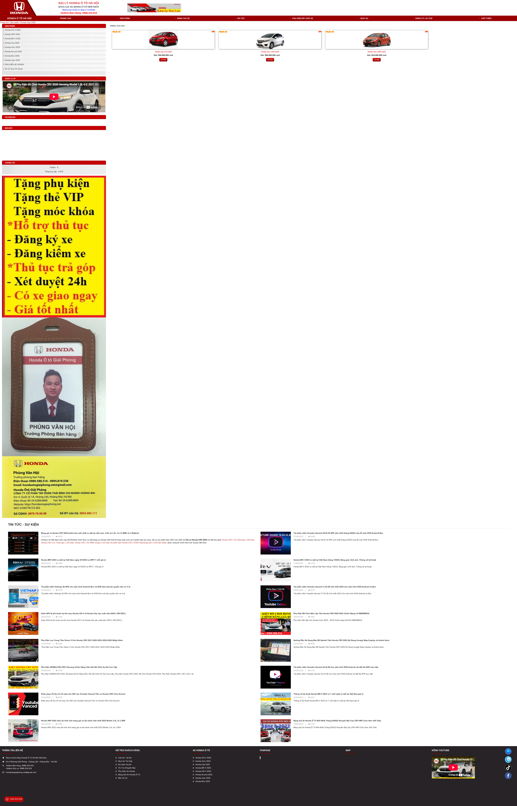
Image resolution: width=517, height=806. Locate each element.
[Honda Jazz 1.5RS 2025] (376, 39)
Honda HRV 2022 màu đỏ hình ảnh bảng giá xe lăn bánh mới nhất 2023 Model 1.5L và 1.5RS (83, 721)
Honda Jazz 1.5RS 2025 (377, 52)
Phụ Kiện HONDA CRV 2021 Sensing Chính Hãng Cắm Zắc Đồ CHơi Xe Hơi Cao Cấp (79, 667)
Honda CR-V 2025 (13, 30)
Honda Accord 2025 (13, 51)
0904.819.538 (16, 799)
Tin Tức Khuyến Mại (126, 768)
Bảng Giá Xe (183, 18)
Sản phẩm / (15, 22)
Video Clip (10, 79)
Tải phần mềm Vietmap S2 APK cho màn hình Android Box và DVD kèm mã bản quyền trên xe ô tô (85, 587)
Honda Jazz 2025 (28, 22)
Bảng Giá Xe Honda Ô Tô (129, 775)
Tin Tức (241, 18)
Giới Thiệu (486, 18)
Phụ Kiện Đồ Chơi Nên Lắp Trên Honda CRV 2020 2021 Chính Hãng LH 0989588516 (331, 613)
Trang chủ (65, 18)
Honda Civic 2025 (12, 47)
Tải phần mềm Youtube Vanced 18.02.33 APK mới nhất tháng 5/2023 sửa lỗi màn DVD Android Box (338, 533)
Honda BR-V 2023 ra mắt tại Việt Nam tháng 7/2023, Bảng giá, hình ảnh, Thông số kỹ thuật (335, 560)
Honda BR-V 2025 (12, 38)
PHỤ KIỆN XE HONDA (14, 64)
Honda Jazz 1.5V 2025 (163, 52)
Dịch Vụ (364, 18)
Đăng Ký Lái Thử (423, 18)
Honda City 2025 (12, 43)
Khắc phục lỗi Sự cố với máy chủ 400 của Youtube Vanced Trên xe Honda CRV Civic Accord (83, 694)
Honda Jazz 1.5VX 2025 (270, 52)
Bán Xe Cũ (122, 778)
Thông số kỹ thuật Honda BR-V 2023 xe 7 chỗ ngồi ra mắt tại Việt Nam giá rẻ (328, 694)
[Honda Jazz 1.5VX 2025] (270, 39)
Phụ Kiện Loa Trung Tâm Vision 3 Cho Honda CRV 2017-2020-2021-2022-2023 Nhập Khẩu (82, 640)
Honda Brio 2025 (12, 56)
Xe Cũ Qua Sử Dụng (13, 69)
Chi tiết (163, 60)
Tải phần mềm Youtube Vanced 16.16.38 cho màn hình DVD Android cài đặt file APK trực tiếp (336, 667)
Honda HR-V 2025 (203, 771)
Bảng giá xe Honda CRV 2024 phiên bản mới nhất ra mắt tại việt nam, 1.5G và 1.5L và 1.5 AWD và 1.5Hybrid (90, 533)
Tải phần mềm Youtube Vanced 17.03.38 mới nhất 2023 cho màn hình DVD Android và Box (335, 587)
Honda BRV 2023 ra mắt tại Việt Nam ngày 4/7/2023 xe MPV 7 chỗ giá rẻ (73, 560)
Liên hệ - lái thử (125, 758)
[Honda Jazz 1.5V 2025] (163, 39)
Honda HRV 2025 (12, 34)
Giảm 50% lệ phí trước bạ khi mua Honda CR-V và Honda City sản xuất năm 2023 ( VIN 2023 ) (83, 613)
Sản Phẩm (125, 18)
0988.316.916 (28, 765)
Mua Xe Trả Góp (125, 761)
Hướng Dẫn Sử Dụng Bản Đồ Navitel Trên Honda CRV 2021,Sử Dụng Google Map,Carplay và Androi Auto (341, 640)
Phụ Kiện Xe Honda (126, 771)
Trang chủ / (5, 22)
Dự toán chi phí (124, 764)
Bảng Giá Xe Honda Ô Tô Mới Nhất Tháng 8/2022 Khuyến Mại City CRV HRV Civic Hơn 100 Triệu (337, 721)
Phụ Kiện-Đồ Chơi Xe (302, 18)
